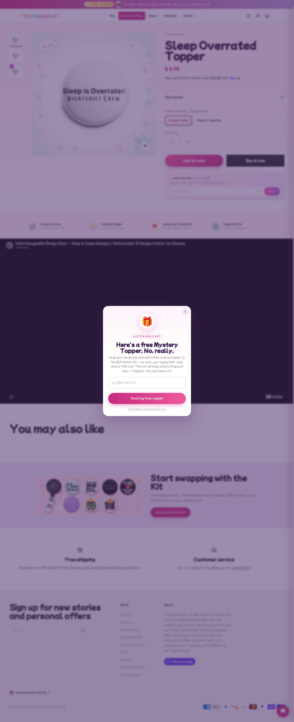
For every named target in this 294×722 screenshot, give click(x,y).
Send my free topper (147, 398)
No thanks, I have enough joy (147, 408)
